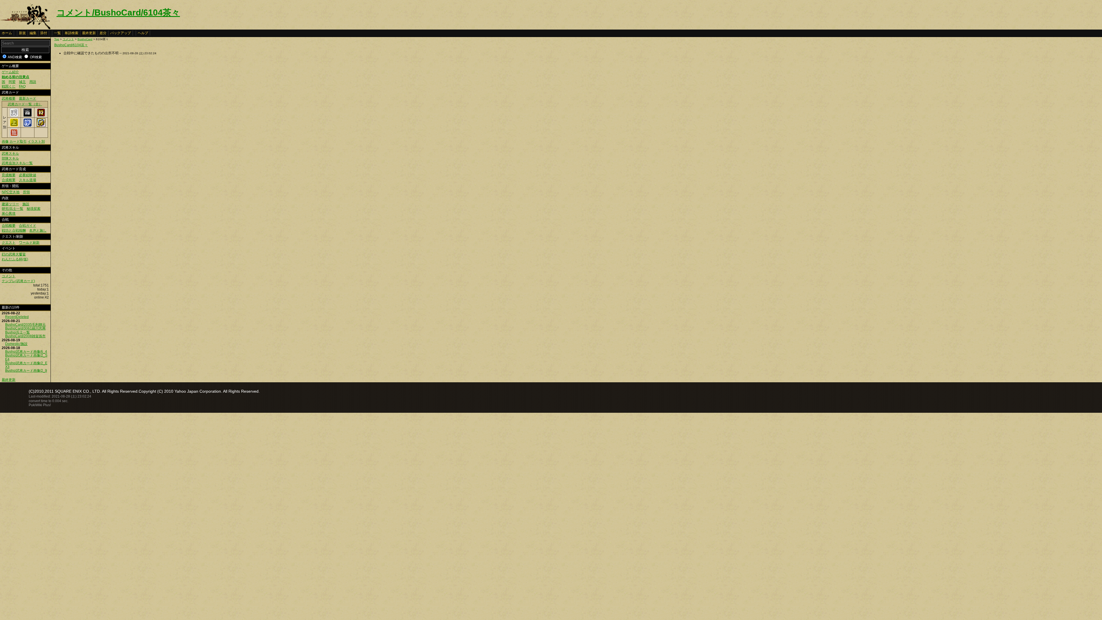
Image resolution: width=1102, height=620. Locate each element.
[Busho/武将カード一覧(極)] (27, 116)
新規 (22, 33)
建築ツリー (10, 204)
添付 (43, 33)
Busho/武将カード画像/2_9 (26, 371)
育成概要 (8, 175)
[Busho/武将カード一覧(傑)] (41, 126)
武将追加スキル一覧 (17, 163)
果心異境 (8, 214)
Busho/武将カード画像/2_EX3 (26, 365)
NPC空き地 (11, 192)
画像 (5, 142)
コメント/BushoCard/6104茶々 (118, 12)
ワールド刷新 (29, 243)
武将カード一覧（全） (25, 104)
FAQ (22, 86)
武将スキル (10, 154)
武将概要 (8, 98)
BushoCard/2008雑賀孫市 (25, 336)
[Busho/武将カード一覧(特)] (41, 116)
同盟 (12, 82)
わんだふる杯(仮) (15, 259)
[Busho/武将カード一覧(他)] (14, 136)
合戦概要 (8, 226)
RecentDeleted (17, 317)
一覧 (57, 33)
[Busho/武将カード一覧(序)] (27, 126)
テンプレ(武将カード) (18, 281)
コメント (8, 276)
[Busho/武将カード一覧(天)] (14, 116)
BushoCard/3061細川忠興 (25, 328)
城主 (22, 82)
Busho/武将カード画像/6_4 (26, 352)
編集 (33, 33)
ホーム (7, 33)
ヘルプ (143, 33)
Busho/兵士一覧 (17, 332)
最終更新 (89, 33)
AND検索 (15, 57)
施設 (25, 204)
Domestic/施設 (16, 344)
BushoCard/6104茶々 (71, 45)
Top (56, 39)
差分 (103, 33)
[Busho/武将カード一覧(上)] (14, 126)
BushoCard (84, 39)
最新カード (27, 98)
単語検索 (71, 33)
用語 (32, 82)
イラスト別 (36, 142)
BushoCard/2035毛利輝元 (25, 325)
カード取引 (18, 142)
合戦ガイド (27, 226)
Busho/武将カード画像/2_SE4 (26, 357)
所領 (26, 192)
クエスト (8, 243)
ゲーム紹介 (10, 72)
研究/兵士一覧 (12, 209)
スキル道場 (27, 180)
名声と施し (37, 230)
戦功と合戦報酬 (14, 230)
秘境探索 (33, 209)
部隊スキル (10, 158)
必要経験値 (27, 175)
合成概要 (8, 180)
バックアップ (120, 33)
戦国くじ (8, 86)
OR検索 (36, 57)
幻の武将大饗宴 (14, 254)
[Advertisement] (102, 101)
